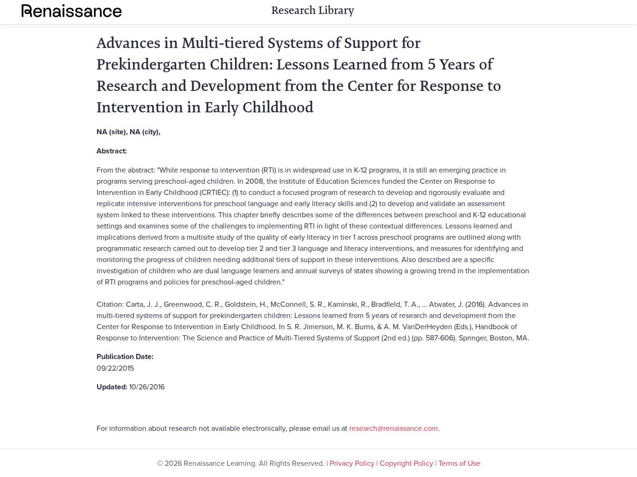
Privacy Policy (352, 463)
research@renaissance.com (393, 428)
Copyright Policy (406, 463)
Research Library (312, 10)
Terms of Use (459, 463)
